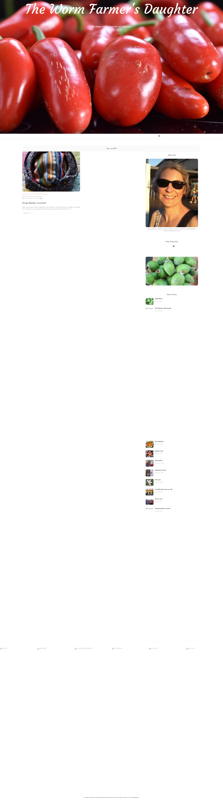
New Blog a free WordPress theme (117, 797)
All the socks (159, 499)
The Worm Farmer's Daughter (111, 9)
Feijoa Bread (158, 298)
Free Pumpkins (159, 441)
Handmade (25, 194)
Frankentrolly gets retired (162, 508)
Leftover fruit (159, 451)
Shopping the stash (160, 470)
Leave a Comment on (36, 196)
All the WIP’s (159, 460)
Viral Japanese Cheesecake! (163, 308)
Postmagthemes (134, 797)
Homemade (32, 194)
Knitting (38, 194)
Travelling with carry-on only (163, 489)
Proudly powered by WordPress (93, 797)
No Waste (43, 194)
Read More (27, 213)
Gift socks (158, 480)
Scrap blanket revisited (34, 203)
